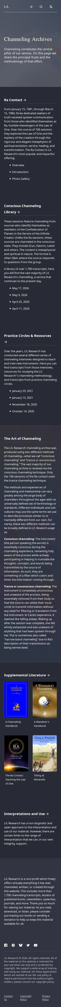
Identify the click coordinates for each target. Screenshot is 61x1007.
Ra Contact (13, 100)
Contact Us (8, 997)
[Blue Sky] (20, 944)
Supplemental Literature (25, 675)
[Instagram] (13, 944)
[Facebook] (5, 944)
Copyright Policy (25, 997)
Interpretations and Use (24, 813)
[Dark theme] (31, 7)
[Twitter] (28, 944)
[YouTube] (35, 944)
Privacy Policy (46, 997)
